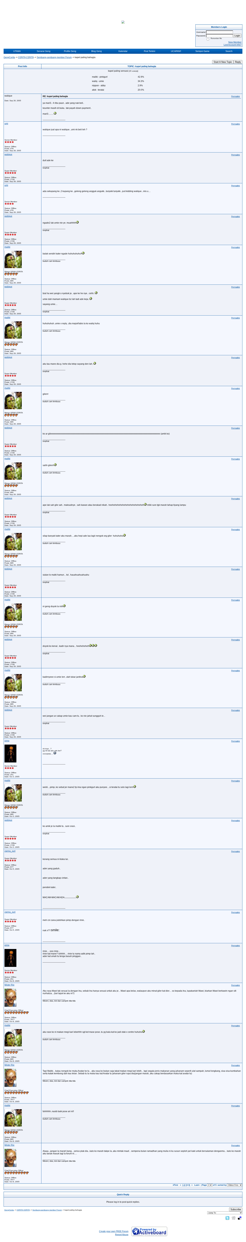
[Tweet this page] (227, 1218)
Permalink (235, 96)
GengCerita (9, 57)
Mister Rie (9, 985)
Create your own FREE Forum (113, 1231)
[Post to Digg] (233, 1218)
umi (6, 123)
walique (8, 154)
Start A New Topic (223, 62)
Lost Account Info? (232, 44)
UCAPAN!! (176, 51)
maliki (7, 247)
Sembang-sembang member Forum (54, 57)
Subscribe (236, 1209)
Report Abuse (121, 1234)
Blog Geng (96, 51)
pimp (7, 741)
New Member (234, 42)
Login (237, 35)
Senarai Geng (43, 51)
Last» (197, 1185)
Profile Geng (70, 51)
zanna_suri (10, 851)
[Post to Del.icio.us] (239, 1218)
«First (176, 1185)
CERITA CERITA (26, 57)
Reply (238, 62)
